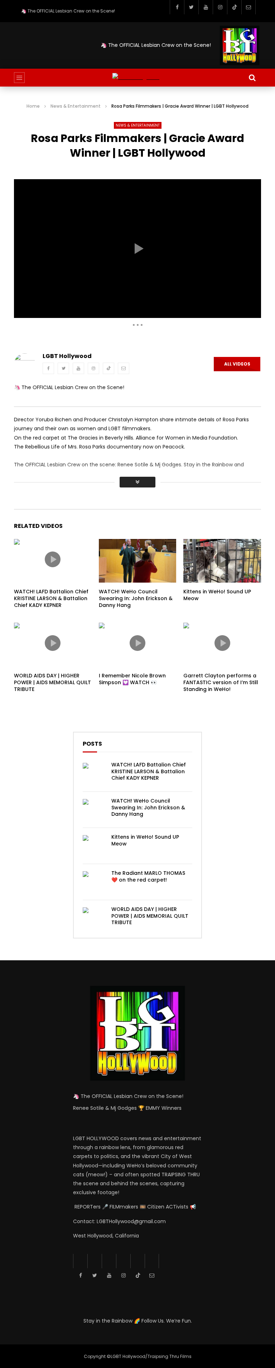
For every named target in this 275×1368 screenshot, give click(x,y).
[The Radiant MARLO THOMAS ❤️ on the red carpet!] (93, 882)
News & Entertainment (75, 106)
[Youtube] (205, 7)
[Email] (248, 7)
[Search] (252, 78)
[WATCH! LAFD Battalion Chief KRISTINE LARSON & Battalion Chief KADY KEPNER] (93, 773)
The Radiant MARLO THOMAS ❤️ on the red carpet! (148, 876)
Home (33, 106)
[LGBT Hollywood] (137, 77)
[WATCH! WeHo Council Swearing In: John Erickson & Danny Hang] (93, 809)
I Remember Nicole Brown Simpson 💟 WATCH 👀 (132, 679)
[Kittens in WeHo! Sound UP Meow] (93, 846)
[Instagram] (220, 7)
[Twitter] (191, 7)
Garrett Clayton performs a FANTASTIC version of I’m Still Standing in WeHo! (220, 682)
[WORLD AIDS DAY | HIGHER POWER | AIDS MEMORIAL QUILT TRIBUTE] (93, 918)
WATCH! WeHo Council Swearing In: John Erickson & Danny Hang (136, 598)
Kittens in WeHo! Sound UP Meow (217, 595)
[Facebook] (177, 7)
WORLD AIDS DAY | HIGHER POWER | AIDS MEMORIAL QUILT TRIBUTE (52, 682)
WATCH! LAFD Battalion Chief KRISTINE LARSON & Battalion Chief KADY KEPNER (51, 598)
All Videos (237, 364)
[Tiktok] (234, 7)
